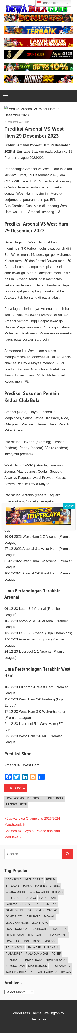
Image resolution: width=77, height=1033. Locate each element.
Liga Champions (17, 922)
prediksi (33, 798)
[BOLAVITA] (38, 21)
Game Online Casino (42, 910)
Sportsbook (37, 966)
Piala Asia (51, 947)
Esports (12, 898)
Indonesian (50, 3)
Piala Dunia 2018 (36, 953)
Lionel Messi (32, 941)
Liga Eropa (40, 922)
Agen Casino (33, 879)
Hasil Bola (32, 916)
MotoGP (50, 941)
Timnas (66, 972)
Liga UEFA (13, 941)
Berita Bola (16, 788)
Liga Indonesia (16, 928)
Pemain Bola (15, 947)
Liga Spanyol (58, 935)
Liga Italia (59, 928)
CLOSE (69, 506)
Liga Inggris (15, 798)
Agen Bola (13, 879)
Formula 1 (49, 904)
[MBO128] (38, 82)
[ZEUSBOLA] (38, 33)
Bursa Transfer (34, 885)
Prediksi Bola (53, 798)
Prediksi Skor (16, 804)
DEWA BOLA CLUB (16, 122)
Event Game (48, 898)
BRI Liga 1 (12, 885)
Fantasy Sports (18, 904)
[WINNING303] (38, 45)
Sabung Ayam (15, 966)
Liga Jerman (15, 935)
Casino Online (16, 891)
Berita (51, 879)
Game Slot (14, 916)
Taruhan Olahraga (43, 972)
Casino (55, 885)
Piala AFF (34, 947)
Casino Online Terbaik (46, 891)
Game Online (15, 910)
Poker (56, 953)
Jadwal (49, 916)
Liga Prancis (36, 935)
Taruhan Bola (16, 972)
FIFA (36, 904)
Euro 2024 (29, 898)
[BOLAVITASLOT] (38, 70)
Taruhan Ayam (60, 966)
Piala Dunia (14, 953)
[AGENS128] (38, 58)
